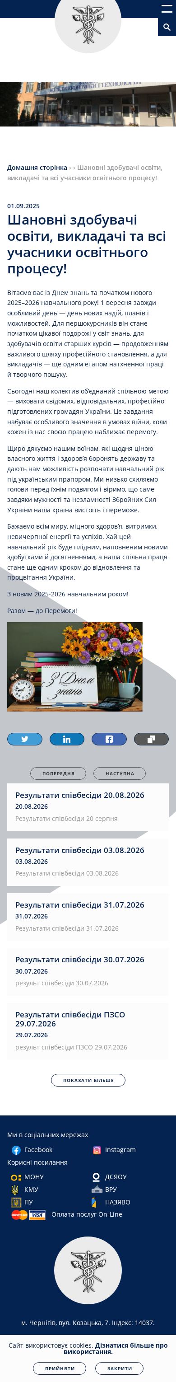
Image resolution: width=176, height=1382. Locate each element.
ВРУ (111, 1189)
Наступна (120, 773)
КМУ (31, 1189)
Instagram (120, 1149)
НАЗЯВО (117, 1202)
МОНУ (34, 1176)
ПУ (28, 1202)
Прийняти (60, 1368)
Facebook (38, 1149)
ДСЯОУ (116, 1176)
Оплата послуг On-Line (86, 1214)
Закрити (119, 1368)
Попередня (58, 773)
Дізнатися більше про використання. (116, 1348)
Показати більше (88, 1080)
